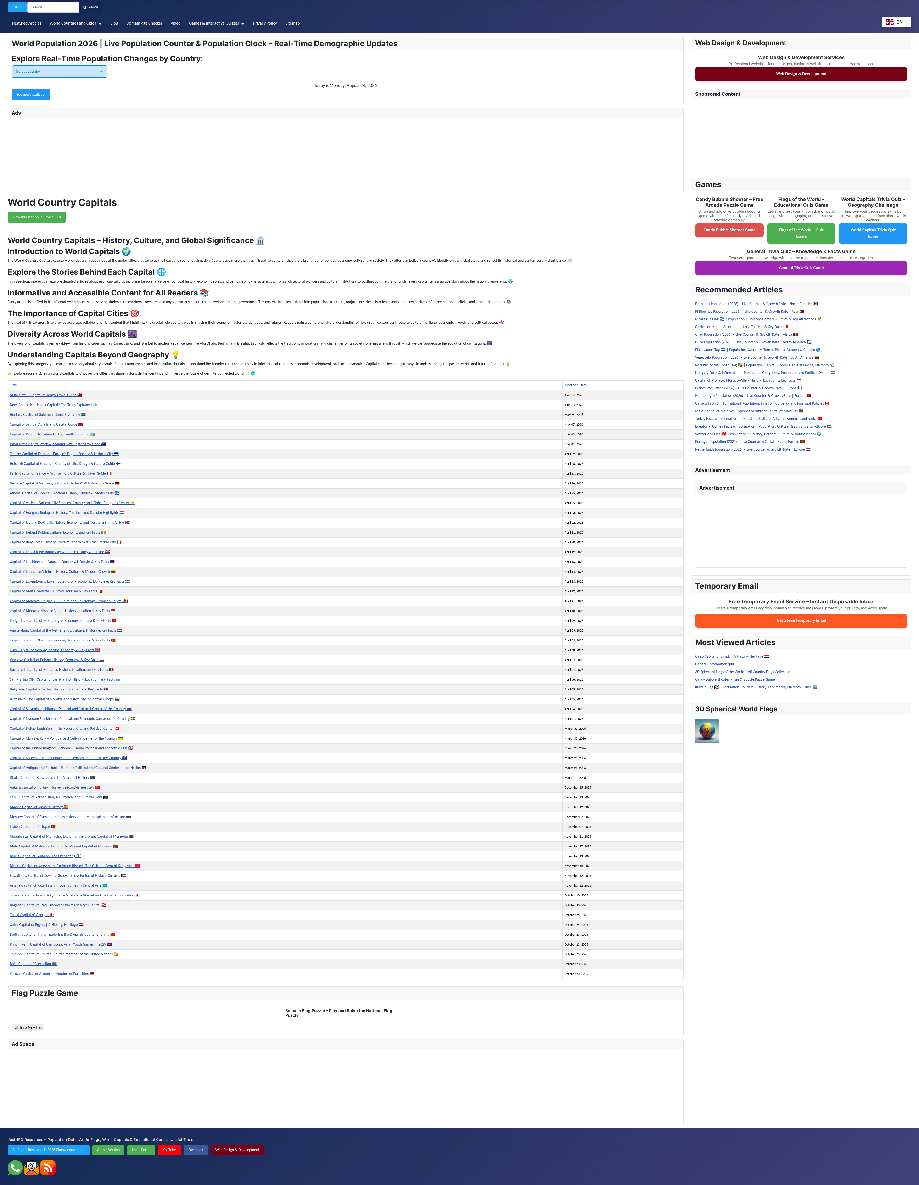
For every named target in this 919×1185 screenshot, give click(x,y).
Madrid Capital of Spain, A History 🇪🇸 (39, 807)
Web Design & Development (801, 74)
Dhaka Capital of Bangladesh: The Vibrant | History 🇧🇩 (52, 778)
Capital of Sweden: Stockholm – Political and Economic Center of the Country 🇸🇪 (72, 719)
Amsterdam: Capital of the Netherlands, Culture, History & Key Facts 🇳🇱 (66, 631)
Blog (114, 24)
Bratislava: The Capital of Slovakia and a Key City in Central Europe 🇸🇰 (65, 699)
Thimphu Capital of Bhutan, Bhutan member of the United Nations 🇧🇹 (64, 954)
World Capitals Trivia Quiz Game (873, 233)
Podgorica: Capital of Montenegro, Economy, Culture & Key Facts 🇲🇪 (63, 621)
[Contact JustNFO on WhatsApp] (16, 1168)
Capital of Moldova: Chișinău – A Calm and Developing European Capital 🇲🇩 (69, 601)
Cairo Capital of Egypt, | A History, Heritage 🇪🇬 (47, 925)
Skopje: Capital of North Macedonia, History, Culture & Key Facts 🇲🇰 (63, 640)
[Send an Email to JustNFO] (32, 1168)
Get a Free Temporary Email (801, 620)
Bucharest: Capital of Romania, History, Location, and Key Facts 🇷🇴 (62, 670)
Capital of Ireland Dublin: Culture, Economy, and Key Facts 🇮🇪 (58, 532)
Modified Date (576, 385)
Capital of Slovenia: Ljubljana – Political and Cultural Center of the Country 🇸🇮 (71, 709)
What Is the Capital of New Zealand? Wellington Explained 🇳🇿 (58, 444)
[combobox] (53, 7)
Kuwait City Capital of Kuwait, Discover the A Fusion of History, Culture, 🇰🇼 (68, 876)
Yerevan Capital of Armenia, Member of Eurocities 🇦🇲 (52, 974)
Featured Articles (26, 24)
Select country (28, 71)
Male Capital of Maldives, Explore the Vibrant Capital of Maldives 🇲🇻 (64, 846)
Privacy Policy (265, 24)
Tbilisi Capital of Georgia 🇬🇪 (32, 915)
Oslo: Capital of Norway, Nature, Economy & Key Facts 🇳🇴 (55, 650)
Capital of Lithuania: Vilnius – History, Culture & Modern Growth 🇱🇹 (63, 572)
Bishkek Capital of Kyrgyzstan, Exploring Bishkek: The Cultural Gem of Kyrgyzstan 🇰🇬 (75, 866)
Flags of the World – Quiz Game (801, 233)
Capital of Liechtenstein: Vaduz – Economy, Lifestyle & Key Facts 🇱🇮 (62, 562)
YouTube (169, 1150)
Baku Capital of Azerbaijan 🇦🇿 (33, 964)
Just (17, 7)
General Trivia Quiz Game (801, 268)
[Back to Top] (910, 1176)
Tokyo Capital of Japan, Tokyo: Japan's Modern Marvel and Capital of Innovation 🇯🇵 (75, 895)
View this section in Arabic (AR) (36, 217)
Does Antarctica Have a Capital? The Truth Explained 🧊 (53, 405)
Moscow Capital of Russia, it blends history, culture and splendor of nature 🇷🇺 (70, 817)
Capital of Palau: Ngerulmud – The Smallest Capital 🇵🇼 (52, 434)
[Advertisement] (155, 155)
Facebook (195, 1150)
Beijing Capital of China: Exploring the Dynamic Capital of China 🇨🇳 (62, 935)
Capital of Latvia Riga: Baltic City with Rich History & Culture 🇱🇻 (60, 552)
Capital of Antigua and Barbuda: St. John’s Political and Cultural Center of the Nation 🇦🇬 (78, 768)
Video (176, 24)
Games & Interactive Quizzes (214, 24)
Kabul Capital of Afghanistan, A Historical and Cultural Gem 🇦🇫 (59, 797)
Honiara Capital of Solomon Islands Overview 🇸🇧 (48, 415)
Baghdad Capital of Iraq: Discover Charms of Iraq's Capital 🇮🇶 (58, 905)
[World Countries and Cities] (99, 24)
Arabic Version (108, 1150)
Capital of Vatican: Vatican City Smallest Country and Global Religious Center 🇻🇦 (72, 503)
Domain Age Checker (144, 24)
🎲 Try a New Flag (28, 1027)
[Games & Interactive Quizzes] (242, 24)
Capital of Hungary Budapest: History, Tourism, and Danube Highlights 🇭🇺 (67, 513)
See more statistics (31, 95)
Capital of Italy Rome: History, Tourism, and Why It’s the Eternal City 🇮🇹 (66, 542)
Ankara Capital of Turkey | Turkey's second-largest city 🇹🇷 (55, 788)
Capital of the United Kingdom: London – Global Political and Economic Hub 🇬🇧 (71, 748)
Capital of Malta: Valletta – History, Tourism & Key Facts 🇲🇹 (56, 591)
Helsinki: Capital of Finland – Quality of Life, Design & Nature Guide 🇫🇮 (65, 464)
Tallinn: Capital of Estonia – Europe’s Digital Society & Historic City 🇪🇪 (64, 454)
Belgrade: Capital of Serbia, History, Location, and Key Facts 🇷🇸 (59, 689)
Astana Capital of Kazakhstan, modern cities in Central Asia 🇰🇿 (58, 886)
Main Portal (141, 1150)
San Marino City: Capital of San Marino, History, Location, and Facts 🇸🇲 (65, 680)
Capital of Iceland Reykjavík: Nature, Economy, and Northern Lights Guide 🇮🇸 (70, 523)
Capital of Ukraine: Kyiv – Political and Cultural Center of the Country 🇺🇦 (66, 738)
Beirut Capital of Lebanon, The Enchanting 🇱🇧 (45, 856)
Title (13, 385)
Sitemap (293, 24)
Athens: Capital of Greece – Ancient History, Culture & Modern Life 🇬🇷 (65, 493)
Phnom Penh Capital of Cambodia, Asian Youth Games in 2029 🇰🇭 (61, 944)
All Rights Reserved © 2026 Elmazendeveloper (48, 1150)
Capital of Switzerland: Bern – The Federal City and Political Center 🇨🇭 (65, 729)
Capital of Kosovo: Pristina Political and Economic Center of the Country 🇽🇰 (68, 758)
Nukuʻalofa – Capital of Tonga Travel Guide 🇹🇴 (46, 395)
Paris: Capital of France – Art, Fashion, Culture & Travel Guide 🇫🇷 (61, 474)
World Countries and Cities (73, 24)
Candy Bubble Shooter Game (730, 230)
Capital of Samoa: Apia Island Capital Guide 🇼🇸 (46, 425)
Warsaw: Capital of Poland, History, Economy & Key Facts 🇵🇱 (57, 660)
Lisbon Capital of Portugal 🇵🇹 (33, 827)
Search (92, 7)
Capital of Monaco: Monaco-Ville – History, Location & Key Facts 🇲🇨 (63, 611)
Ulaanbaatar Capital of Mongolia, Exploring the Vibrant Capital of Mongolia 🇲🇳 (72, 837)
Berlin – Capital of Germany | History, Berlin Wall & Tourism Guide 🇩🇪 (65, 483)
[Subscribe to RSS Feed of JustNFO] (48, 1168)
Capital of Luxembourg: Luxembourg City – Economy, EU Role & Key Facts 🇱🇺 (70, 582)
